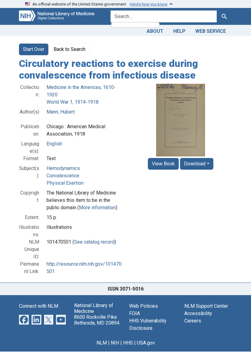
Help (179, 31)
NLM (101, 343)
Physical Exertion (65, 183)
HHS (128, 343)
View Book (163, 164)
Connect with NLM (38, 306)
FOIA (134, 313)
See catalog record (94, 242)
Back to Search (69, 49)
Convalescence (63, 176)
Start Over (33, 49)
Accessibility (198, 313)
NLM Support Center (206, 306)
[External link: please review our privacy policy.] (24, 319)
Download (194, 164)
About (155, 31)
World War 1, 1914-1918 (73, 102)
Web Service (210, 31)
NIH (115, 343)
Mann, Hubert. (61, 112)
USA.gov (146, 343)
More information (97, 207)
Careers (192, 321)
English (54, 144)
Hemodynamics (63, 168)
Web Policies (143, 306)
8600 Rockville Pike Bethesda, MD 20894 (96, 320)
